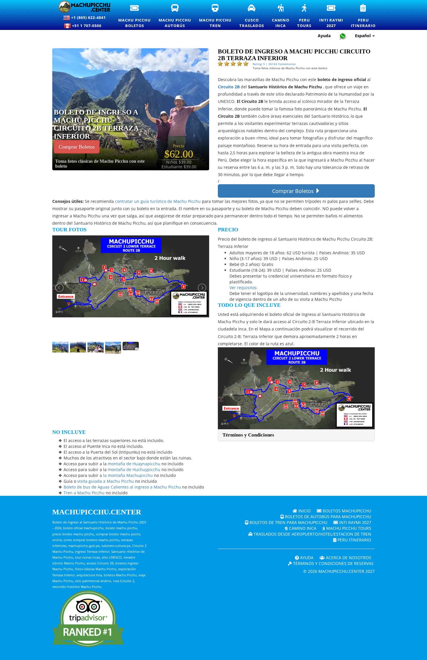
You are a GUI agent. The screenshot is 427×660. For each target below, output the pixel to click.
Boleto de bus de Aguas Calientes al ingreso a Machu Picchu (122, 487)
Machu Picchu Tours (348, 528)
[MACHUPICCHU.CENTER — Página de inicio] (81, 7)
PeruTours (304, 16)
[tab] (296, 435)
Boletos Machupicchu (346, 511)
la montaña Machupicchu (128, 475)
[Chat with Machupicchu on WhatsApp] (342, 36)
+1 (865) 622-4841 (88, 17)
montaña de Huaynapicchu (134, 463)
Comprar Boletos (77, 147)
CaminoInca (281, 16)
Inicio (304, 511)
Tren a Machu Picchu (84, 493)
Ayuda (324, 35)
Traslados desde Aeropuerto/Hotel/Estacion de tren (311, 534)
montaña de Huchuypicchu (134, 469)
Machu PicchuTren (215, 16)
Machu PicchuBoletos (134, 16)
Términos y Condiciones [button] (248, 435)
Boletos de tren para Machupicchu (287, 522)
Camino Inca (302, 528)
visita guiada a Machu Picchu (105, 481)
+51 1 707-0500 (88, 25)
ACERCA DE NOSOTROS (348, 557)
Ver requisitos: (243, 287)
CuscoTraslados (252, 16)
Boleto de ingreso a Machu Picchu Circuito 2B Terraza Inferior (96, 124)
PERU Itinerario (353, 540)
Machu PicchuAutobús (175, 16)
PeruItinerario (363, 16)
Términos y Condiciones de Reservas (333, 563)
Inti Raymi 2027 (354, 522)
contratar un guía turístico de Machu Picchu (158, 201)
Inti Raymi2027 (331, 16)
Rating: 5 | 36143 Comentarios (274, 64)
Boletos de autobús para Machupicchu (327, 516)
